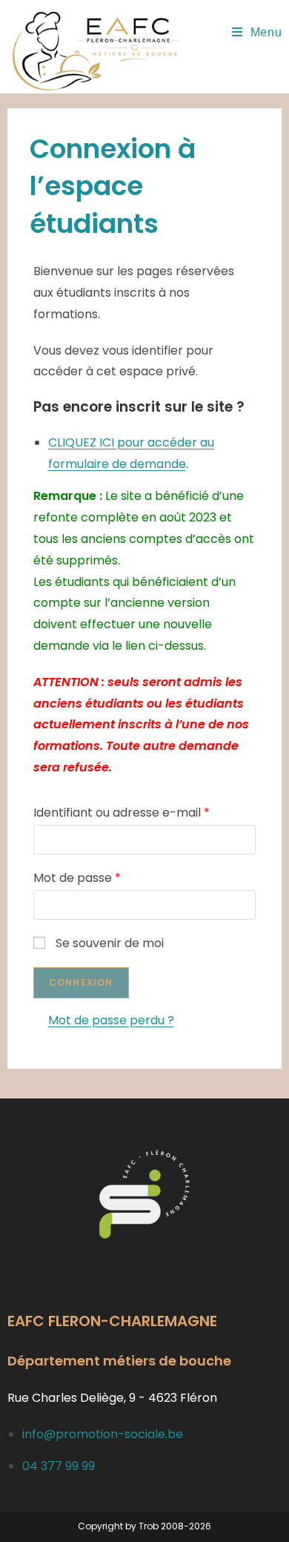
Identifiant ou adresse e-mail (121, 812)
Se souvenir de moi (110, 943)
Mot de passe (77, 877)
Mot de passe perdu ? (111, 1020)
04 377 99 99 (58, 1466)
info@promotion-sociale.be (102, 1434)
